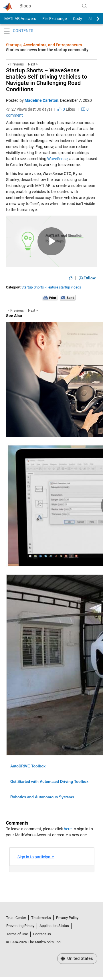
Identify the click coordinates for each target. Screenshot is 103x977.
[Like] (70, 278)
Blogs (25, 6)
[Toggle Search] (84, 6)
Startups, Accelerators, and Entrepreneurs (44, 45)
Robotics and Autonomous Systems (42, 797)
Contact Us (42, 934)
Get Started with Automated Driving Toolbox (49, 781)
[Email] (67, 297)
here (68, 829)
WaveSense (57, 158)
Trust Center (16, 918)
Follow (89, 278)
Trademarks (41, 918)
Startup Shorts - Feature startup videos (51, 287)
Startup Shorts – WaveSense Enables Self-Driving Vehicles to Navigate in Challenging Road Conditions (46, 80)
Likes (68, 109)
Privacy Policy (67, 918)
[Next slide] (93, 18)
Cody (77, 18)
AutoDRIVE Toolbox (27, 766)
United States (79, 958)
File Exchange (54, 18)
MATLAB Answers (19, 18)
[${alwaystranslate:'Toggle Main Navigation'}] (95, 6)
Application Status (54, 926)
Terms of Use (17, 934)
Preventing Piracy (20, 926)
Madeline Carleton (41, 100)
